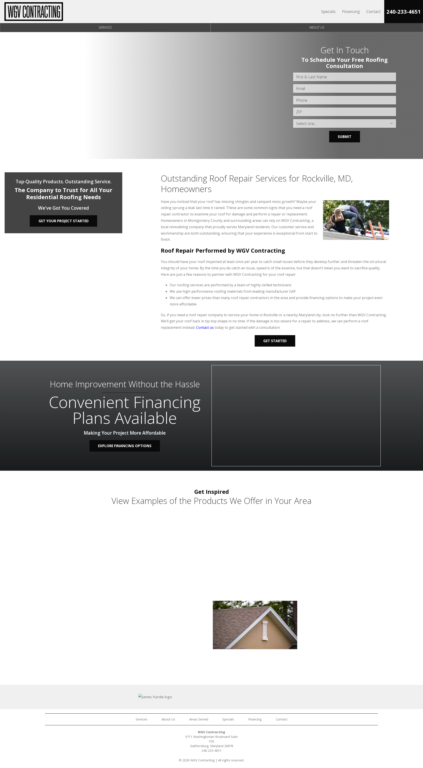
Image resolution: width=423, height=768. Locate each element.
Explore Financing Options (124, 445)
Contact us (205, 327)
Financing (351, 11)
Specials (328, 11)
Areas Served (198, 719)
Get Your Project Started (64, 221)
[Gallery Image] (80, 541)
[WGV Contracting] (33, 11)
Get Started (275, 340)
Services (105, 27)
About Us (316, 27)
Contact (373, 11)
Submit (344, 136)
